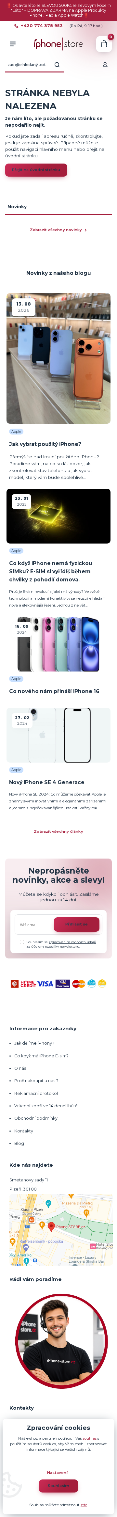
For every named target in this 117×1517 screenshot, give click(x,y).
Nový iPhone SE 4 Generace (46, 782)
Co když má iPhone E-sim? (41, 1055)
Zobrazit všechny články (58, 831)
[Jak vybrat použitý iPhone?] (58, 358)
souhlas (90, 1438)
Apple (16, 431)
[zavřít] (109, 6)
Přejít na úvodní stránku (36, 169)
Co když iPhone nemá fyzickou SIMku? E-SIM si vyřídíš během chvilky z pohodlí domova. (50, 571)
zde (84, 1505)
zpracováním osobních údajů (72, 942)
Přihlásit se (76, 924)
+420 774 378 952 (42, 26)
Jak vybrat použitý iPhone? (45, 444)
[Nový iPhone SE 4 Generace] (58, 735)
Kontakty (23, 1131)
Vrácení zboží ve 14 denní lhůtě (46, 1105)
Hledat (57, 64)
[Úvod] (58, 44)
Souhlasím (59, 1485)
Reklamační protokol (36, 1093)
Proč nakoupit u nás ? (36, 1080)
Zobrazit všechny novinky (56, 230)
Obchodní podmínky (36, 1118)
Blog (19, 1143)
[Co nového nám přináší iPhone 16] (58, 644)
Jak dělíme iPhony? (34, 1043)
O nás (20, 1068)
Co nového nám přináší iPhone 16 (54, 691)
